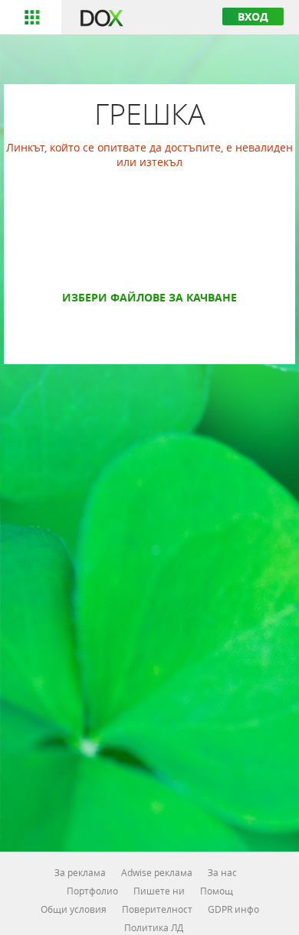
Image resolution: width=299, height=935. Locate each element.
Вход (253, 16)
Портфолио (92, 891)
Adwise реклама (156, 872)
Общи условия (74, 909)
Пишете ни (159, 891)
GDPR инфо (233, 909)
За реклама (80, 872)
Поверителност (157, 909)
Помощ (216, 891)
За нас (222, 872)
